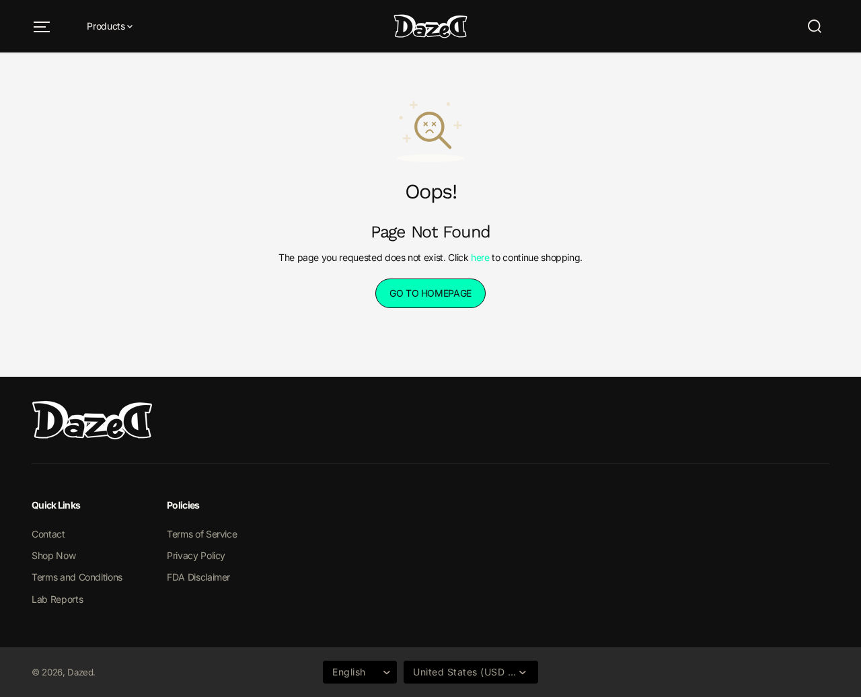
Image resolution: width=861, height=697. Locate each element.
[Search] (814, 26)
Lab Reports (57, 599)
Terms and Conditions (77, 577)
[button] (41, 26)
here (480, 257)
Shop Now (53, 555)
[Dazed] (430, 26)
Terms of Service (202, 534)
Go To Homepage (430, 293)
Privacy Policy (196, 555)
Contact (48, 534)
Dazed (80, 672)
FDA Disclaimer (198, 577)
